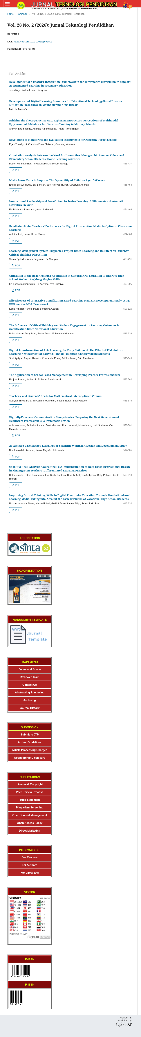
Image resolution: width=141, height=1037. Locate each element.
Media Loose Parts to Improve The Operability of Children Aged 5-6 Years (57, 180)
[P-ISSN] (17, 1006)
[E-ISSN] (20, 978)
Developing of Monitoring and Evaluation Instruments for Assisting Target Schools (63, 139)
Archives (23, 13)
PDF (17, 170)
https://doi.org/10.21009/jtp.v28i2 (33, 41)
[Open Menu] (7, 3)
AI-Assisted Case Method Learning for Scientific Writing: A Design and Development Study (68, 445)
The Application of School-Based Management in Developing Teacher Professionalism (64, 375)
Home (10, 13)
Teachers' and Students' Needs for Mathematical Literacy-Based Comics (55, 396)
